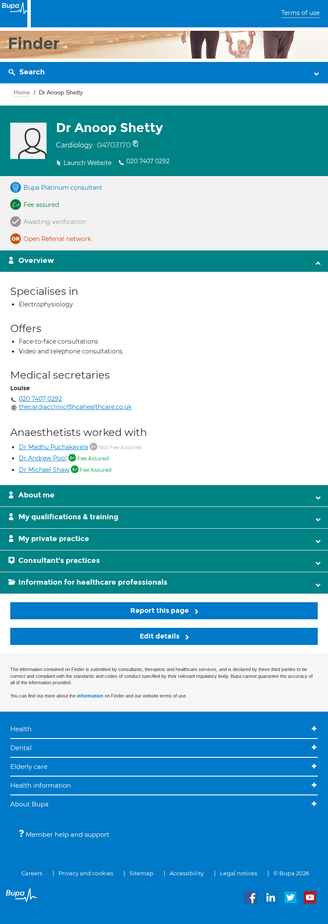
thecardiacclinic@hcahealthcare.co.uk (75, 407)
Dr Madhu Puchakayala (53, 447)
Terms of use (300, 13)
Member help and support (66, 834)
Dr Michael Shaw (44, 470)
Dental (21, 748)
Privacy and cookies (86, 873)
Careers (31, 873)
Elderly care (28, 766)
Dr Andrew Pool (43, 458)
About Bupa (29, 804)
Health (21, 729)
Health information (40, 785)
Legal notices (238, 873)
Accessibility (187, 873)
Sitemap (141, 873)
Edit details (160, 636)
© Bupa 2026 (291, 873)
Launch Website (87, 163)
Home (22, 92)
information (90, 695)
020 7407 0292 (148, 161)
